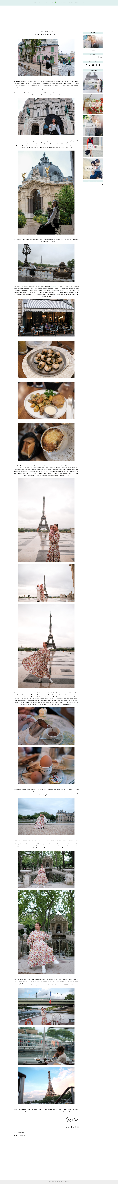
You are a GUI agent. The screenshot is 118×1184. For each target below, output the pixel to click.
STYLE (46, 2)
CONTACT (82, 2)
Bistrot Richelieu (54, 286)
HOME (34, 2)
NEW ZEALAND (62, 2)
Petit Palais (34, 140)
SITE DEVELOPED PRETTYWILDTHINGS (59, 1181)
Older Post (75, 1173)
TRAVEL (70, 2)
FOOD (52, 2)
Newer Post (18, 1173)
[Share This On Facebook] (71, 1127)
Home (46, 1173)
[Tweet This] (73, 1127)
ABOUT (40, 2)
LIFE (76, 2)
